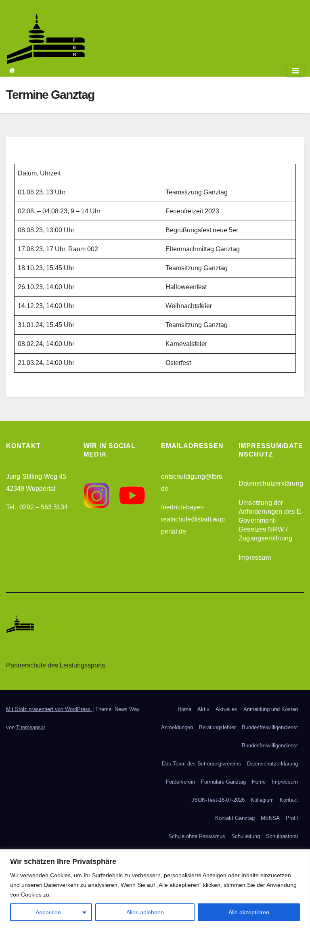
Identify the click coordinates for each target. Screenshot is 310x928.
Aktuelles (226, 709)
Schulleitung (245, 836)
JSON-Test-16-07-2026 (218, 800)
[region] (155, 888)
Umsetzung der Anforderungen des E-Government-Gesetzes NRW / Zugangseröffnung (271, 520)
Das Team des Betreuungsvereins (201, 764)
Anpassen (48, 912)
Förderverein (180, 782)
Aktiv (203, 709)
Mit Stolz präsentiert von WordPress (49, 709)
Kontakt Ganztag (235, 818)
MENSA (270, 818)
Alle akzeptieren (248, 912)
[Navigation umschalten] (295, 71)
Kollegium (262, 800)
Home (184, 709)
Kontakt (289, 800)
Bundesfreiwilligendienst (270, 727)
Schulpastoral (282, 836)
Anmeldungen (177, 727)
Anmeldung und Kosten (270, 709)
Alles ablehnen (145, 912)
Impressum (255, 557)
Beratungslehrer (217, 727)
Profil (292, 818)
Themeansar (30, 727)
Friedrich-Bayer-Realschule (45, 646)
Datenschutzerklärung (271, 483)
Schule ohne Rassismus (196, 836)
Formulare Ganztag (223, 782)
